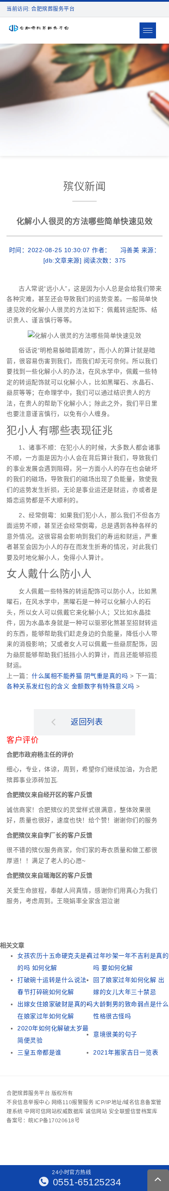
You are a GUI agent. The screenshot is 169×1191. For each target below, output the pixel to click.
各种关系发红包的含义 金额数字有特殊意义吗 (70, 686)
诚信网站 (96, 1112)
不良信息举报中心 (28, 1102)
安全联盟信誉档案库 (133, 1112)
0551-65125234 (85, 1182)
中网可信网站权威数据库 (54, 1112)
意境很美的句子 (115, 1034)
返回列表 (87, 722)
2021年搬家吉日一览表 (125, 1052)
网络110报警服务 (73, 1102)
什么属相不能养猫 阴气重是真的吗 (80, 675)
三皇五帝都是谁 (39, 1052)
